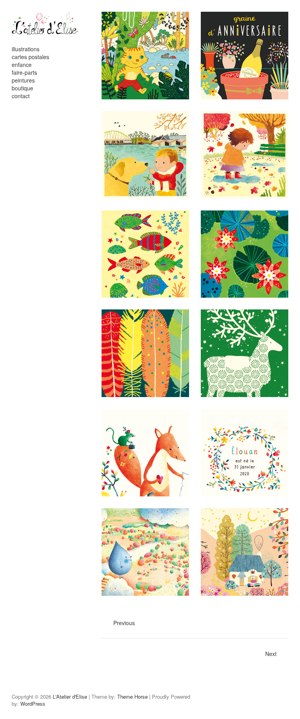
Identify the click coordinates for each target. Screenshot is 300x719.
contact (21, 96)
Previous (124, 623)
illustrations (25, 49)
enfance (22, 64)
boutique (22, 88)
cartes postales (30, 57)
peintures (23, 80)
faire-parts (24, 72)
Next (271, 654)
